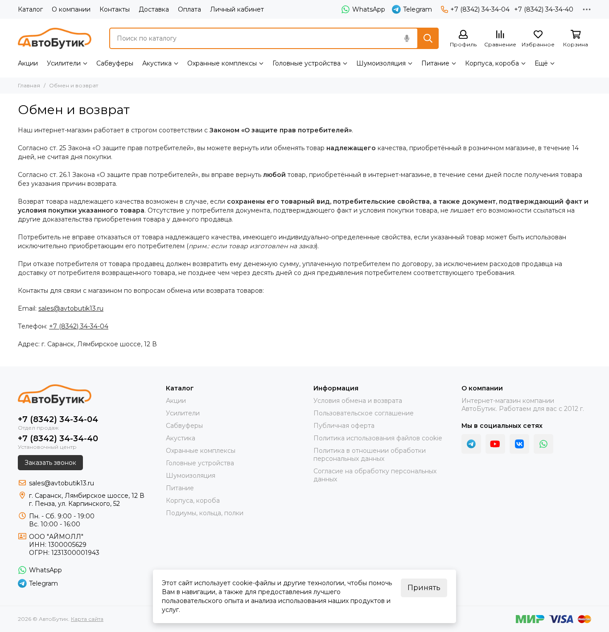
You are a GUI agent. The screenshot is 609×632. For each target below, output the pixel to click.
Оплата (189, 9)
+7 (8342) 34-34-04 (480, 9)
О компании (71, 9)
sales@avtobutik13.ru (70, 308)
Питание (435, 63)
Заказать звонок (50, 463)
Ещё (541, 63)
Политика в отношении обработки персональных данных (369, 455)
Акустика (157, 63)
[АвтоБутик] (54, 38)
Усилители (64, 63)
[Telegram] (471, 444)
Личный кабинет (237, 9)
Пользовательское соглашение (363, 413)
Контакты (114, 9)
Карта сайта (87, 619)
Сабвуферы (114, 63)
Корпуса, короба (492, 63)
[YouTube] (495, 444)
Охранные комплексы (222, 63)
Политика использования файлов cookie (377, 438)
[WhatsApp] (543, 444)
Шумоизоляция (381, 63)
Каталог (30, 9)
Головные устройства (306, 63)
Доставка (154, 9)
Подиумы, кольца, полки (204, 513)
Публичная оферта (343, 426)
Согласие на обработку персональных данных (374, 475)
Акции (28, 63)
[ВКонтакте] (519, 444)
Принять (423, 587)
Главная (29, 85)
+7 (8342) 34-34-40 (543, 9)
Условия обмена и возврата (357, 401)
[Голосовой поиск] (406, 38)
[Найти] (428, 38)
